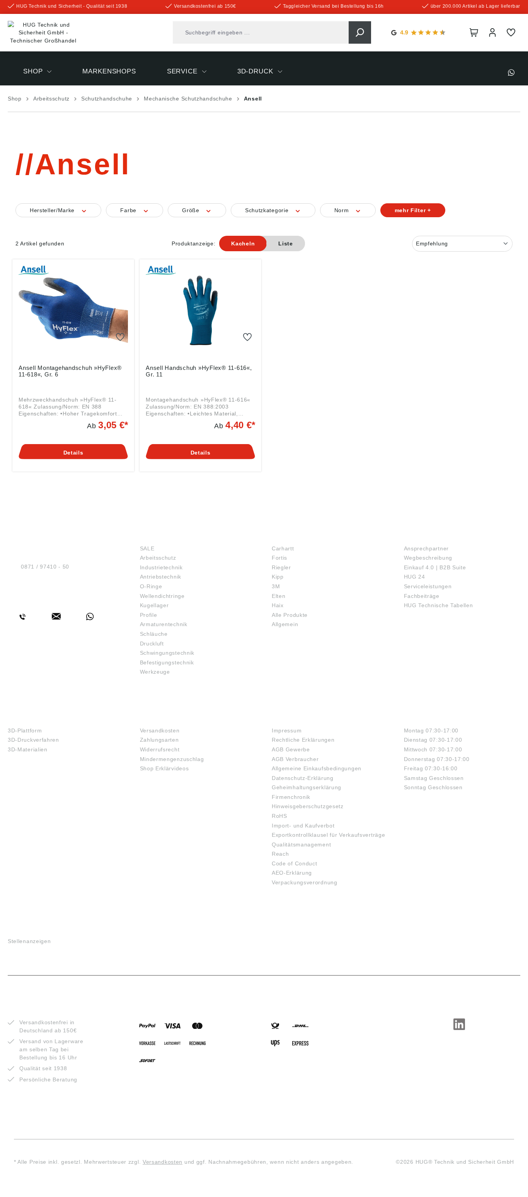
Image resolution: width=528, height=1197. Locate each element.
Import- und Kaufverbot (303, 825)
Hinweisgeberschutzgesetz (308, 806)
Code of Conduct (294, 863)
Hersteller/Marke (53, 210)
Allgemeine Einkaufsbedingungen (316, 768)
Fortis (279, 558)
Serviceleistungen (428, 586)
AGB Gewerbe (291, 749)
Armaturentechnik (163, 624)
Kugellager (154, 605)
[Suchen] (360, 32)
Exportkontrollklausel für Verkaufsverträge (328, 835)
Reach (280, 854)
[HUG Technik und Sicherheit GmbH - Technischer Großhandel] (43, 33)
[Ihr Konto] (492, 32)
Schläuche (154, 634)
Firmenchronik (291, 797)
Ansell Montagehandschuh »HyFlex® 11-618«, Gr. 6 (70, 371)
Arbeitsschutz (158, 558)
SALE (147, 548)
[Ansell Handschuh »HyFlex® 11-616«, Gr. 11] (200, 310)
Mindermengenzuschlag (172, 759)
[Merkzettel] (511, 32)
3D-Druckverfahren (33, 740)
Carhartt (283, 548)
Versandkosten (160, 730)
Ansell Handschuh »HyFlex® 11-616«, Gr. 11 (199, 371)
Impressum (286, 730)
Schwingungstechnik (167, 653)
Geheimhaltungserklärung (306, 787)
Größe (191, 210)
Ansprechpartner (426, 548)
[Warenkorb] (474, 32)
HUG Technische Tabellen (438, 605)
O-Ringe (151, 586)
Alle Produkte (290, 615)
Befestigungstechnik (167, 662)
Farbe (129, 210)
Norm (342, 210)
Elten (279, 596)
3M (276, 586)
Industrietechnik (161, 567)
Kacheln (243, 243)
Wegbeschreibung (428, 558)
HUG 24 (414, 577)
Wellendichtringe (162, 596)
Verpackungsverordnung (304, 882)
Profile (148, 615)
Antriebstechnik (161, 577)
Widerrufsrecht (160, 749)
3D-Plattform (25, 730)
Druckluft (152, 643)
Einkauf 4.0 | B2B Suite (435, 567)
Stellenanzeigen (29, 941)
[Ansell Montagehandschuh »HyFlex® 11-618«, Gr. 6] (73, 310)
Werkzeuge (155, 672)
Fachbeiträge (421, 596)
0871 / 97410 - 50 (45, 567)
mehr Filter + (413, 210)
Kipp (278, 577)
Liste (285, 243)
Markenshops (299, 535)
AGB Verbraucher (295, 759)
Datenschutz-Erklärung (303, 778)
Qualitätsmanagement (301, 844)
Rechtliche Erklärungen (303, 740)
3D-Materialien (28, 749)
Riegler (281, 567)
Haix (278, 605)
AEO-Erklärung (292, 873)
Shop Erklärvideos (164, 768)
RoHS (279, 816)
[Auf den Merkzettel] (120, 337)
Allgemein (285, 624)
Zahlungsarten (159, 740)
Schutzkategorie (267, 210)
